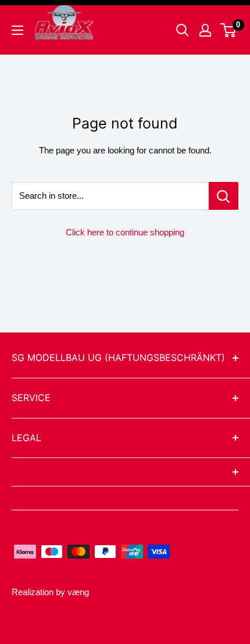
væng (78, 592)
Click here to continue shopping (125, 232)
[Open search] (182, 30)
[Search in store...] (223, 196)
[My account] (205, 30)
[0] (229, 30)
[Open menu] (17, 30)
